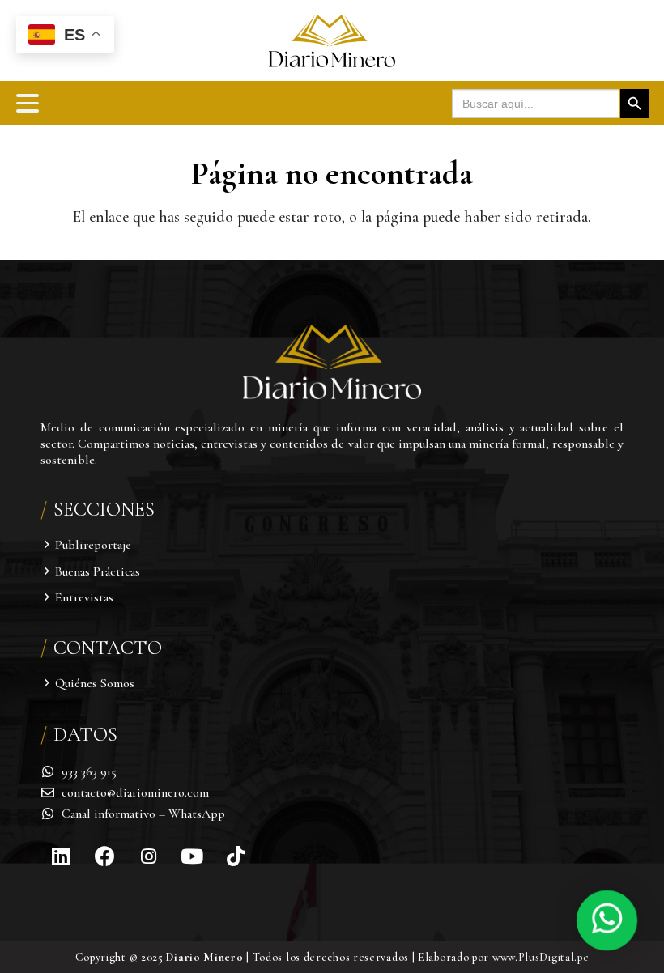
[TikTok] (235, 856)
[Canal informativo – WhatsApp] (51, 813)
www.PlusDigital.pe (541, 957)
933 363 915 (89, 771)
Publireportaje (93, 545)
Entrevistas (84, 597)
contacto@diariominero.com (135, 792)
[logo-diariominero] (332, 41)
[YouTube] (192, 856)
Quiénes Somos (94, 683)
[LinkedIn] (60, 856)
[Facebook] (104, 856)
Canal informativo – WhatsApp (143, 813)
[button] (27, 103)
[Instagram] (148, 856)
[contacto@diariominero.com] (51, 792)
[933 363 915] (51, 771)
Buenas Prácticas (97, 571)
